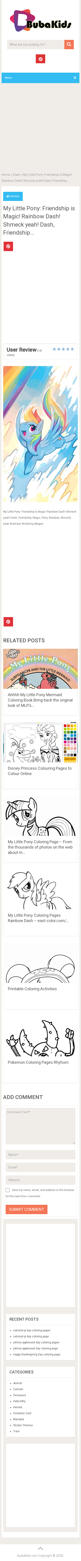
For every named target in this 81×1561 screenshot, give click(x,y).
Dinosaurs (19, 1395)
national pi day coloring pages (31, 1330)
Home (6, 174)
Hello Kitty (19, 1401)
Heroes (17, 1407)
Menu (8, 77)
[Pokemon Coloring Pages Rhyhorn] (40, 1036)
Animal (17, 1383)
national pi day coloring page (31, 1336)
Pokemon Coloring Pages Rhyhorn (38, 1062)
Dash (16, 174)
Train (16, 1431)
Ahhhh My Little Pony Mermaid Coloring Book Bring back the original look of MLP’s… (40, 700)
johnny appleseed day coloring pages (36, 1342)
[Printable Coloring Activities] (40, 963)
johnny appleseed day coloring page (35, 1348)
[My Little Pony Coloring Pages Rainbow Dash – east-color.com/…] (40, 889)
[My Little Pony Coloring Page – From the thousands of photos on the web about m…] (40, 816)
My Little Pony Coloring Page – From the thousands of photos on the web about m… (40, 847)
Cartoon (14, 196)
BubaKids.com (27, 1555)
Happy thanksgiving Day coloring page (36, 1354)
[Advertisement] (40, 129)
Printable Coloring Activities (32, 988)
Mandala (18, 1419)
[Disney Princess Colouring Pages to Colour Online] (40, 742)
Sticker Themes (23, 1425)
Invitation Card (22, 1413)
